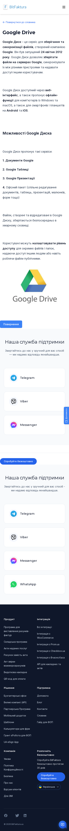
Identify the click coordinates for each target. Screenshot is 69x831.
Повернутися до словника (20, 22)
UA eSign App (11, 742)
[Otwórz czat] (62, 824)
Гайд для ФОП (45, 722)
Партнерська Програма (17, 709)
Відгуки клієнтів (12, 789)
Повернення (11, 324)
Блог (39, 702)
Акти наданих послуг (15, 648)
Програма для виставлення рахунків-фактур (16, 631)
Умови (7, 759)
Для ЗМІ (8, 796)
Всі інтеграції (44, 627)
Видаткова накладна (15, 672)
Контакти (42, 709)
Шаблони (9, 722)
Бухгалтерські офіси (15, 695)
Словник (41, 715)
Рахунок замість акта (16, 655)
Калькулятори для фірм (17, 728)
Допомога (42, 695)
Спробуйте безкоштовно (18, 461)
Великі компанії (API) (15, 702)
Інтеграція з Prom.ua (48, 644)
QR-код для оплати (15, 678)
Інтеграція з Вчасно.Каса (51, 657)
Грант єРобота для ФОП (17, 735)
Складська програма (15, 641)
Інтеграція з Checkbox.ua (51, 651)
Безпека (8, 776)
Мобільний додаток (15, 715)
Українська (49, 786)
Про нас (8, 782)
